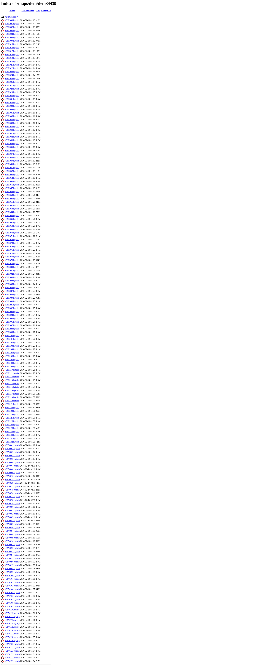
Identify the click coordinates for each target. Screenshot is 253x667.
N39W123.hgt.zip (12, 654)
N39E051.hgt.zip (12, 167)
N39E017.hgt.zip (12, 51)
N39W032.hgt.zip (12, 486)
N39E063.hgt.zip (12, 209)
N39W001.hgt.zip (12, 445)
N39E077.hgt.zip (12, 257)
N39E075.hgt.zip (12, 250)
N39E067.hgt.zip (12, 222)
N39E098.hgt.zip (12, 329)
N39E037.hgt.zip (12, 120)
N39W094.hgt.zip (12, 555)
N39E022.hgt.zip (12, 68)
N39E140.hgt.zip (12, 435)
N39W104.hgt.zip (12, 589)
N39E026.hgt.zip (12, 82)
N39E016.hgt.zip (12, 48)
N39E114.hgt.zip (12, 383)
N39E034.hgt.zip (12, 109)
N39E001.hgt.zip (12, 24)
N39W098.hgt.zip (12, 568)
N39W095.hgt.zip (12, 558)
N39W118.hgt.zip (12, 637)
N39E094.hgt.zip (12, 315)
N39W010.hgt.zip (12, 476)
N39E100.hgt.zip (12, 335)
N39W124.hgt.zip (12, 658)
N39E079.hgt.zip (12, 263)
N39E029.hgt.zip (12, 92)
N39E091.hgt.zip (12, 305)
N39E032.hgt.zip (12, 102)
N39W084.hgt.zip (12, 520)
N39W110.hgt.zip (12, 610)
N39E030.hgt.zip (12, 96)
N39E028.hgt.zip (12, 89)
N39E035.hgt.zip (12, 113)
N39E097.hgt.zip (12, 325)
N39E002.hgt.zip (12, 27)
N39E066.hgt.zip (12, 219)
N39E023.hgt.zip (12, 72)
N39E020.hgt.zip (12, 61)
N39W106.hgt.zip (12, 596)
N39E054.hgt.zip (12, 178)
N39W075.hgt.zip (12, 490)
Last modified (28, 10)
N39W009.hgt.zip (12, 473)
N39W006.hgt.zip (12, 462)
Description (46, 10)
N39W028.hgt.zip (12, 479)
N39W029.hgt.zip (12, 483)
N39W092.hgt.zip (12, 548)
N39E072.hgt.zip (12, 239)
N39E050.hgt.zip (12, 164)
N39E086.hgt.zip (12, 287)
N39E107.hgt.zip (12, 359)
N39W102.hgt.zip (12, 582)
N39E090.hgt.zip (12, 301)
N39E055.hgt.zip (12, 181)
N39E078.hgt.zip (12, 260)
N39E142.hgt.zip (12, 442)
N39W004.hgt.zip (12, 455)
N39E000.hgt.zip (12, 20)
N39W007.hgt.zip (12, 466)
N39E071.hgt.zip (12, 236)
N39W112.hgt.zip (12, 616)
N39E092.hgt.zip (12, 308)
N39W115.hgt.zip (12, 627)
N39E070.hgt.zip (12, 233)
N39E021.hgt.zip (12, 65)
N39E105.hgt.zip (12, 353)
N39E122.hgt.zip (12, 407)
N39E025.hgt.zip (12, 78)
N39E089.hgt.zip (12, 298)
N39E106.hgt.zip (12, 356)
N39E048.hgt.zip (12, 157)
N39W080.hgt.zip (12, 507)
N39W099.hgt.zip (12, 572)
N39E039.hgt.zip (12, 126)
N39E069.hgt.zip (12, 229)
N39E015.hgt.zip (12, 44)
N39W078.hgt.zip (12, 500)
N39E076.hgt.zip (12, 253)
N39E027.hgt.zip (12, 85)
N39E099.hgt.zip (12, 332)
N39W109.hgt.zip (12, 606)
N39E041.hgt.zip (12, 133)
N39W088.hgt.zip (12, 534)
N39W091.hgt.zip (12, 544)
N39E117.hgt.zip (12, 394)
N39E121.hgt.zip (12, 404)
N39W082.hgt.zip (12, 514)
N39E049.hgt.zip (12, 161)
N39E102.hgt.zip (12, 342)
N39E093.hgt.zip (12, 311)
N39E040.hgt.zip (12, 130)
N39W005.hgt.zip (12, 459)
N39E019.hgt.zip (12, 58)
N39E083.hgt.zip (12, 277)
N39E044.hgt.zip (12, 143)
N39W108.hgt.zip (12, 603)
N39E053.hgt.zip (12, 174)
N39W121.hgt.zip (12, 647)
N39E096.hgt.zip (12, 322)
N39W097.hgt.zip (12, 565)
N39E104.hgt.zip (12, 349)
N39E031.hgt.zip (12, 99)
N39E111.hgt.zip (12, 373)
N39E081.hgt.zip (12, 270)
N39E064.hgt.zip (12, 212)
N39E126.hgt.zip (12, 421)
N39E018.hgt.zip (12, 54)
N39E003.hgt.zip (12, 30)
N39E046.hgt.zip (12, 150)
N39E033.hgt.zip (12, 106)
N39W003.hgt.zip (12, 452)
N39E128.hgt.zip (12, 428)
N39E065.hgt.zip (12, 215)
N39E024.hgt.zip (12, 75)
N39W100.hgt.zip (12, 575)
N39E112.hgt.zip (12, 377)
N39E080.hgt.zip (12, 267)
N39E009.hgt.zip (12, 41)
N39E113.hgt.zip (12, 380)
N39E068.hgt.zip (12, 226)
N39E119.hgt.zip (12, 401)
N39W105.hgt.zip (12, 592)
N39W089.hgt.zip (12, 538)
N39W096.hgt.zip (12, 562)
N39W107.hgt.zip (12, 599)
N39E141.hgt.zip (12, 438)
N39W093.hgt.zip (12, 551)
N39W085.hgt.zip (12, 524)
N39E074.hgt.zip (12, 246)
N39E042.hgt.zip (12, 137)
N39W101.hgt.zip (12, 579)
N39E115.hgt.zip (12, 387)
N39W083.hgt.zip (12, 517)
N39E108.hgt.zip (12, 363)
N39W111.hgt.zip (12, 613)
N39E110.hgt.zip (12, 370)
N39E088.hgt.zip (12, 294)
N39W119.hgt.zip (12, 640)
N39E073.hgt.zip (12, 243)
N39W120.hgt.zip (12, 644)
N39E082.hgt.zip (12, 274)
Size (38, 10)
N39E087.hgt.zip (12, 291)
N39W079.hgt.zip (12, 503)
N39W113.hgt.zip (12, 620)
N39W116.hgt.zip (12, 630)
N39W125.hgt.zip (12, 661)
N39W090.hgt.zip (12, 541)
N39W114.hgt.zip (12, 623)
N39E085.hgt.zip (12, 284)
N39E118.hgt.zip (12, 397)
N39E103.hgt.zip (12, 346)
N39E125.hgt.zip (12, 418)
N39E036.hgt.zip (12, 116)
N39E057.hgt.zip (12, 188)
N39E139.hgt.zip (12, 431)
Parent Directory (11, 17)
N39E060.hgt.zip (12, 198)
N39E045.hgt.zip (12, 147)
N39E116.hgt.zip (12, 390)
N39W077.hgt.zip (12, 497)
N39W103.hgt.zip (12, 586)
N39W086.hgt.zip (12, 527)
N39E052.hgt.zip (12, 171)
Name (12, 10)
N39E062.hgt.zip (12, 205)
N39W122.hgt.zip (12, 651)
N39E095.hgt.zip (12, 318)
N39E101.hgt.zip (12, 339)
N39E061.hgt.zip (12, 202)
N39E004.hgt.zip (12, 34)
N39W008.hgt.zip (12, 469)
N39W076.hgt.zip (12, 493)
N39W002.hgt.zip (12, 449)
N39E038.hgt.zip (12, 123)
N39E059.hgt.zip (12, 195)
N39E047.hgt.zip (12, 154)
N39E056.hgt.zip (12, 185)
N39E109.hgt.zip (12, 366)
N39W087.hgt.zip (12, 531)
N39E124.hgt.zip (12, 414)
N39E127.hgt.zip (12, 425)
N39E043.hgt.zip (12, 140)
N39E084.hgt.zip (12, 281)
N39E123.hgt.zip (12, 411)
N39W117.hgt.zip (12, 634)
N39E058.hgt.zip (12, 191)
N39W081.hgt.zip (12, 510)
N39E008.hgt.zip (12, 37)
